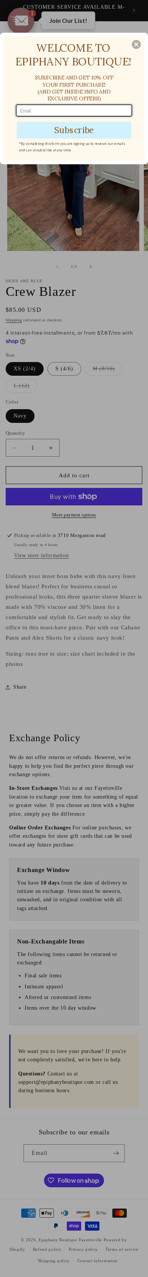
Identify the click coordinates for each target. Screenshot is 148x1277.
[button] (136, 44)
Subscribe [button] (74, 129)
